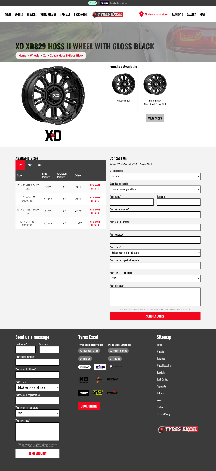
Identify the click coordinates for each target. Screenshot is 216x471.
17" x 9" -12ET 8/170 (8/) (28, 211)
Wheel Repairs (48, 14)
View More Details (95, 186)
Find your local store (155, 14)
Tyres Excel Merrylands (90, 345)
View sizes (155, 118)
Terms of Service (179, 309)
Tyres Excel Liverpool (119, 345)
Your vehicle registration (27, 395)
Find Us (86, 358)
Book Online (80, 14)
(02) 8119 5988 (120, 350)
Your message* (117, 286)
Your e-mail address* (120, 222)
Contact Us (162, 407)
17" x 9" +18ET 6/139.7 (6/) (28, 223)
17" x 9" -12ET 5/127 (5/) (28, 186)
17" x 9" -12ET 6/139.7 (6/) (28, 199)
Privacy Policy (164, 309)
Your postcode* (117, 234)
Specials (65, 14)
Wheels (19, 14)
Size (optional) (116, 171)
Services (32, 14)
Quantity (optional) (119, 184)
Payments (177, 14)
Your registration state (121, 273)
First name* (115, 196)
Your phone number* (119, 209)
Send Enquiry (155, 316)
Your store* (115, 247)
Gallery (191, 14)
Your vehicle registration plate (124, 260)
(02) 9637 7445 (90, 350)
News (202, 14)
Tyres (8, 14)
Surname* (161, 196)
